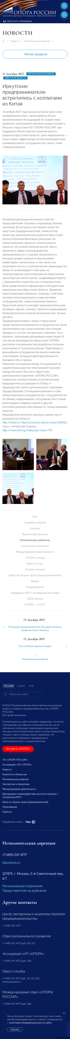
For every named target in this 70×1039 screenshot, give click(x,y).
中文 (31, 686)
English (21, 686)
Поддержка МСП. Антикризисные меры (35, 592)
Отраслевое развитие (35, 546)
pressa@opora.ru (11, 981)
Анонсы (35, 528)
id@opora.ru (11, 863)
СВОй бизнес (35, 598)
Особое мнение (35, 569)
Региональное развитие (37, 41)
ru (64, 15)
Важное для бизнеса (35, 534)
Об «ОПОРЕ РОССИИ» (15, 759)
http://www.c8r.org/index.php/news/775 (27, 430)
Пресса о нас (35, 563)
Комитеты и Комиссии (14, 774)
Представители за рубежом (24, 891)
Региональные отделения (22, 886)
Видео (35, 581)
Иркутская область (15, 78)
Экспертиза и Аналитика (15, 784)
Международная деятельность (35, 551)
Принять (15, 1029)
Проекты (7, 812)
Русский (8, 686)
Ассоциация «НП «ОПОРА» (17, 764)
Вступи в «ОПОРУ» (18, 748)
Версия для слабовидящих (19, 21)
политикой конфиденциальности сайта (30, 1022)
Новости (14, 41)
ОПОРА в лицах (35, 557)
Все (35, 516)
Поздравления (35, 587)
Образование (9, 807)
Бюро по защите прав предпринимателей (35, 575)
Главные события (35, 522)
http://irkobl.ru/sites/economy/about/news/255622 (34, 422)
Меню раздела (35, 54)
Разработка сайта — (16, 822)
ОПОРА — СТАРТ (35, 604)
